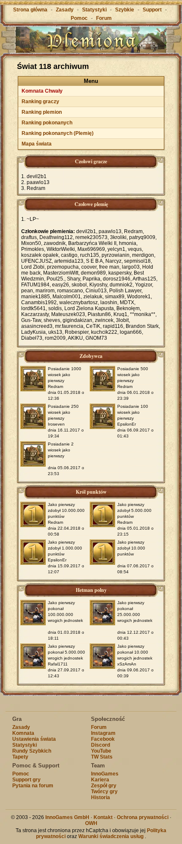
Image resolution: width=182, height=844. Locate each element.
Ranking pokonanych (47, 123)
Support (152, 10)
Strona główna (30, 10)
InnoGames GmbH (67, 817)
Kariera (100, 780)
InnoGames (105, 774)
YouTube (101, 751)
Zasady (65, 10)
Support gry (26, 780)
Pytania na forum (32, 786)
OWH (91, 823)
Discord (100, 745)
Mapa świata (37, 144)
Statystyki (94, 10)
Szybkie (124, 10)
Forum (104, 18)
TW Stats (102, 757)
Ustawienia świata (34, 739)
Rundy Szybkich (31, 751)
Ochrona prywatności (142, 817)
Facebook (103, 739)
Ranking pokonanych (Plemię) (58, 133)
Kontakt (103, 817)
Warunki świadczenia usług (110, 836)
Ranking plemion (42, 112)
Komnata (23, 733)
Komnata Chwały (42, 91)
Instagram (103, 733)
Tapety (20, 757)
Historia (100, 797)
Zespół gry (103, 786)
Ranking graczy (40, 101)
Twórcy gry (104, 792)
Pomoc (79, 18)
